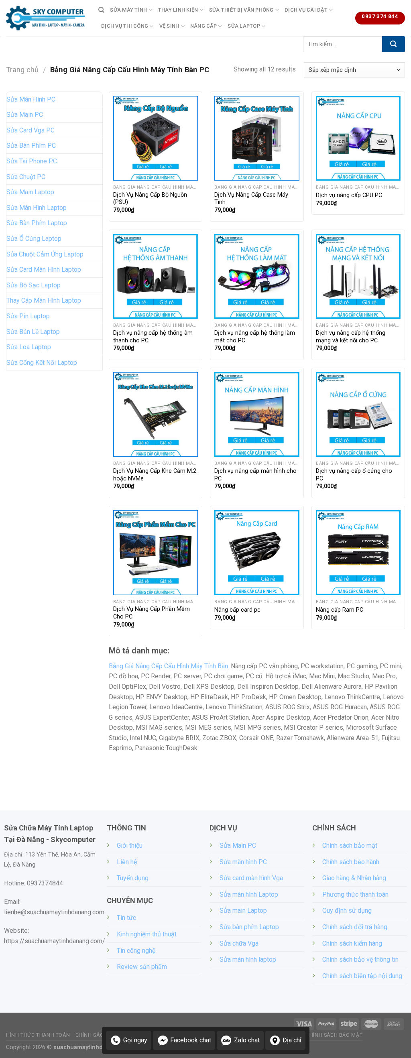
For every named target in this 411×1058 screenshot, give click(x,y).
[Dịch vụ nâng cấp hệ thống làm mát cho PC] (256, 276)
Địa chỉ (292, 1040)
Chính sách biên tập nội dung (362, 976)
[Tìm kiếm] (101, 10)
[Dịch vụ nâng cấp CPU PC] (358, 138)
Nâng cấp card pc (237, 609)
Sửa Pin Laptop (28, 316)
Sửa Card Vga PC (30, 130)
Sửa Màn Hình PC (30, 99)
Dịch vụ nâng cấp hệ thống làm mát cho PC (254, 337)
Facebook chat (190, 1040)
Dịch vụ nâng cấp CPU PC (349, 195)
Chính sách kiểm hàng (352, 943)
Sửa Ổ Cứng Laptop (33, 238)
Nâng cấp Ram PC (339, 609)
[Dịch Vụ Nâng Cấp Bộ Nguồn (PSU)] (155, 138)
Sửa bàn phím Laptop (249, 927)
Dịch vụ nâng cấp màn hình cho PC (255, 475)
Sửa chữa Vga (239, 943)
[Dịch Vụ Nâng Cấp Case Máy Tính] (256, 138)
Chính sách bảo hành (350, 862)
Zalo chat (247, 1040)
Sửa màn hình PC (243, 862)
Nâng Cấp (203, 26)
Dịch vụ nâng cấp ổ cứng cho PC (354, 475)
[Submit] (393, 44)
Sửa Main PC (24, 114)
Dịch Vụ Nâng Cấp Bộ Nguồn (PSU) (150, 198)
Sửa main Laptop (243, 910)
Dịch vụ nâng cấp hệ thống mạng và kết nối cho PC (350, 337)
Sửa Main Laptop (30, 192)
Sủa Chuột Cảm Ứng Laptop (44, 254)
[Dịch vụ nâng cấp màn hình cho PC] (256, 414)
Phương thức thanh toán (355, 894)
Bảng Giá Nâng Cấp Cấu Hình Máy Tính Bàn (168, 666)
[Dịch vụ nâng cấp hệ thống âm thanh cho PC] (155, 276)
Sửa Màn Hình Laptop (36, 208)
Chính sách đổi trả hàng (354, 927)
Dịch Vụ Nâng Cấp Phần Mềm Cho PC (151, 613)
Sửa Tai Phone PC (31, 161)
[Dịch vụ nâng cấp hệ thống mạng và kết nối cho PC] (358, 276)
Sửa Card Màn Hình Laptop (43, 269)
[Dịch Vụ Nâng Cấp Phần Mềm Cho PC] (155, 552)
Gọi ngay (135, 1040)
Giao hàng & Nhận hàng (354, 878)
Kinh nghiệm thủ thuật (147, 934)
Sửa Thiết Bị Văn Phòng (241, 10)
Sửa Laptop (244, 26)
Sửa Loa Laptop (28, 347)
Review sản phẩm (142, 967)
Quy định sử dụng (347, 910)
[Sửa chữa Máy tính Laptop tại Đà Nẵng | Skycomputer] (46, 18)
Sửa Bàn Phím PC (31, 145)
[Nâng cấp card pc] (256, 552)
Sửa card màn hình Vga (251, 878)
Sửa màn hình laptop (248, 959)
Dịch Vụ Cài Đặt (306, 10)
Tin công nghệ (136, 950)
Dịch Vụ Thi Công (124, 26)
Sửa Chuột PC (25, 177)
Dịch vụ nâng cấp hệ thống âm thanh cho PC (153, 337)
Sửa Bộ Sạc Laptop (33, 285)
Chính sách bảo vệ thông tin (360, 959)
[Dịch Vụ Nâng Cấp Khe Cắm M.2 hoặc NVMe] (155, 414)
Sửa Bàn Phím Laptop (36, 223)
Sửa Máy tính (128, 10)
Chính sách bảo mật (349, 845)
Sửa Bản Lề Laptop (33, 332)
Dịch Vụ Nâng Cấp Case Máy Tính (251, 198)
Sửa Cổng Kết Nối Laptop (41, 362)
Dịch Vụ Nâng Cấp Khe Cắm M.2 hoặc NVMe (154, 475)
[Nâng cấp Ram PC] (358, 552)
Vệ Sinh (169, 26)
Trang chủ (22, 69)
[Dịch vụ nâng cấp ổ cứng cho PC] (358, 414)
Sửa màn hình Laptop (249, 894)
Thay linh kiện (178, 10)
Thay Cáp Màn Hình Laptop (43, 300)
